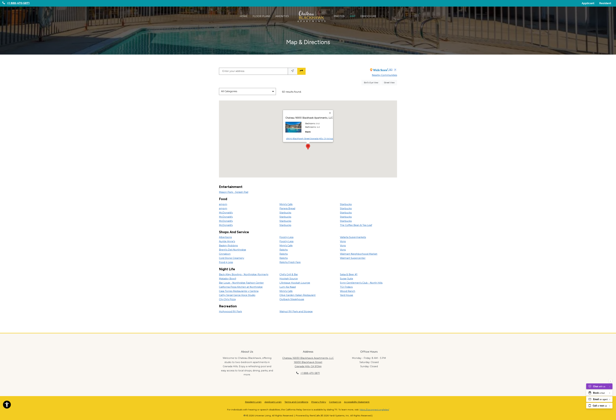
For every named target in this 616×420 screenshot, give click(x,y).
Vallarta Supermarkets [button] (353, 237)
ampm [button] (223, 204)
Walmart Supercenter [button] (352, 258)
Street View (390, 82)
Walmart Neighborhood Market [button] (358, 253)
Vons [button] (343, 241)
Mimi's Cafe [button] (286, 204)
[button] (235, 143)
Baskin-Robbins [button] (228, 245)
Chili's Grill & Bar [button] (288, 274)
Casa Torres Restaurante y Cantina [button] (238, 291)
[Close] (330, 113)
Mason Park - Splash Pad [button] (233, 192)
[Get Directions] (301, 71)
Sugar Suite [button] (346, 278)
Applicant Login (273, 401)
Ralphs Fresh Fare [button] (290, 262)
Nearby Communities (384, 75)
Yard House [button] (346, 295)
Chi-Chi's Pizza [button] (227, 299)
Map (352, 16)
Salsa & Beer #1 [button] (348, 274)
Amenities (282, 16)
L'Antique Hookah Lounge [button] (294, 282)
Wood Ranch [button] (347, 291)
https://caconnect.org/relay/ (374, 409)
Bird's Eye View (372, 82)
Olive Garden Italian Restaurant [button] (297, 295)
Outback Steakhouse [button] (291, 299)
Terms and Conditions (296, 401)
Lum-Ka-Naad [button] (287, 287)
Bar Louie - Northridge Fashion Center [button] (241, 282)
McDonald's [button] (226, 212)
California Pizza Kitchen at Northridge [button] (241, 287)
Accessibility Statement (356, 401)
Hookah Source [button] (288, 278)
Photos (339, 16)
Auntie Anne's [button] (227, 241)
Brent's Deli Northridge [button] (232, 249)
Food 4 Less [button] (226, 262)
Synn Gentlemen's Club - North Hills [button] (361, 282)
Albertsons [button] (225, 237)
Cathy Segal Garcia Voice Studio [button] (237, 295)
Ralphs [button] (283, 249)
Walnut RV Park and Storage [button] (296, 311)
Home (244, 16)
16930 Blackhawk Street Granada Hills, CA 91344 (309, 138)
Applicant (589, 3)
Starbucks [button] (285, 212)
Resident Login (253, 401)
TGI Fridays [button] (346, 287)
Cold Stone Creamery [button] (231, 258)
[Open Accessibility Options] (6, 405)
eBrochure (368, 16)
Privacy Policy (318, 401)
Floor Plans (261, 16)
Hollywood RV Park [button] (230, 311)
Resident (606, 3)
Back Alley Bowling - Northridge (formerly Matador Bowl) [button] (243, 276)
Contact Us (335, 402)
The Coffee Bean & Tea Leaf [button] (356, 225)
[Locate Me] (292, 71)
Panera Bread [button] (287, 208)
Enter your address (233, 71)
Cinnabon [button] (225, 253)
